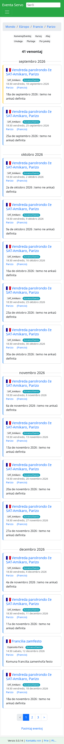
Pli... (53, 740)
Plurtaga (31, 41)
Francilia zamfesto (27, 641)
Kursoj (38, 36)
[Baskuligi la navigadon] (7, 12)
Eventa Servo (12, 4)
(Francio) (22, 87)
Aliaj (48, 36)
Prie (46, 740)
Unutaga (18, 41)
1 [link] (26, 717)
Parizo (51, 27)
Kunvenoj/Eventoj (22, 36)
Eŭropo (24, 27)
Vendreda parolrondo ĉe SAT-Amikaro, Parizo (29, 71)
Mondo (10, 27)
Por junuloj (44, 41)
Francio (38, 27)
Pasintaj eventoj (32, 728)
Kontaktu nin (33, 740)
